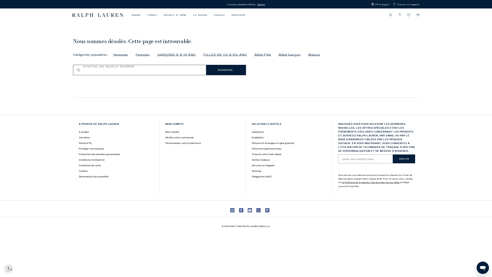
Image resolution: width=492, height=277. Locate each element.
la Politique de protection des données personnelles (371, 182)
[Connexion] (399, 14)
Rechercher (225, 70)
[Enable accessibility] (8, 268)
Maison (314, 55)
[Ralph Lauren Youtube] (250, 210)
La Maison (200, 15)
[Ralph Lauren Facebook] (241, 210)
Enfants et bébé (175, 15)
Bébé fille (262, 55)
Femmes (152, 15)
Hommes (136, 15)
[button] (380, 4)
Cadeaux (219, 15)
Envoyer (404, 158)
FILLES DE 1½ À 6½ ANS (225, 55)
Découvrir (238, 15)
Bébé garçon (290, 55)
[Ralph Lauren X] (258, 210)
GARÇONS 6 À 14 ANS (176, 55)
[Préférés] (408, 15)
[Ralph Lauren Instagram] (232, 210)
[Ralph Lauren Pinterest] (267, 210)
